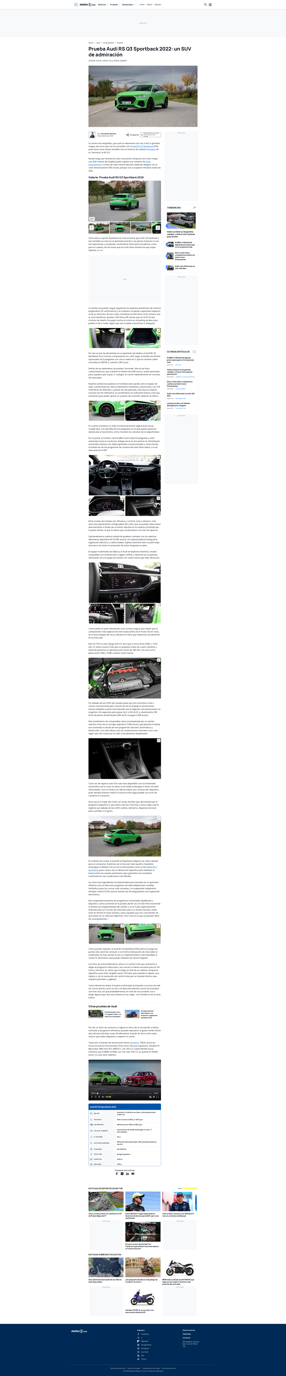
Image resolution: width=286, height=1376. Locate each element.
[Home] (87, 5)
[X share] (122, 1173)
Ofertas (178, 365)
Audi (98, 43)
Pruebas (114, 4)
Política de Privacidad (117, 1368)
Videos (149, 5)
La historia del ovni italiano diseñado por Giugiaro (178, 404)
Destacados (127, 4)
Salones (158, 5)
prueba (152, 149)
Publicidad (187, 1334)
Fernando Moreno (108, 134)
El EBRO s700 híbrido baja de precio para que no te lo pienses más (180, 360)
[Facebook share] (116, 1173)
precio (136, 1042)
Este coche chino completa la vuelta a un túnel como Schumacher (179, 383)
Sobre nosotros (189, 1330)
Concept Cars (181, 398)
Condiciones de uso (169, 1368)
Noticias (102, 4)
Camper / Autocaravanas (185, 377)
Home (90, 43)
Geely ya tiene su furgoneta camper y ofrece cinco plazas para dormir (179, 371)
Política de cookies (133, 1368)
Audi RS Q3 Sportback (142, 146)
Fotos (142, 5)
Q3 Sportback (108, 43)
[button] (91, 228)
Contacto (186, 1338)
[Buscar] (205, 4)
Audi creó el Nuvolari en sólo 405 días (181, 394)
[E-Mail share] (132, 1173)
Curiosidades (181, 389)
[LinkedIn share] (127, 1173)
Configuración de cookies (151, 1368)
